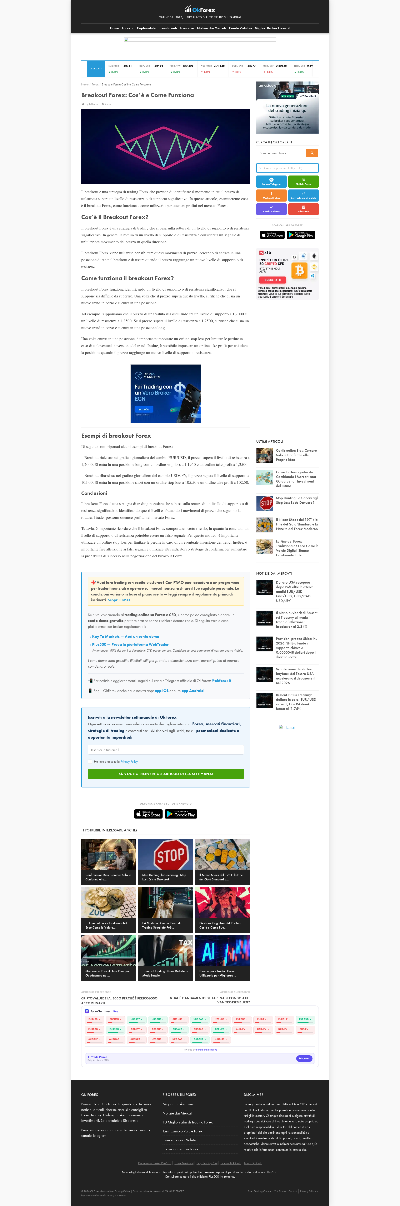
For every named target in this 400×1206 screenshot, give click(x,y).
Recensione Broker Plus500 (154, 1163)
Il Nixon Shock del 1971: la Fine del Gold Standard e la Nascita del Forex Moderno (297, 524)
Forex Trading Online (259, 1191)
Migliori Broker (271, 28)
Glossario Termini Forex (180, 1149)
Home (114, 28)
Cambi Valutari (240, 28)
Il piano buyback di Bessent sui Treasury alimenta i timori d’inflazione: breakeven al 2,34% (296, 619)
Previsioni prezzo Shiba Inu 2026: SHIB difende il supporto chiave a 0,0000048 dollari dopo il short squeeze (297, 647)
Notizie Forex (303, 184)
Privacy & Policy (309, 1191)
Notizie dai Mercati (211, 28)
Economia (187, 28)
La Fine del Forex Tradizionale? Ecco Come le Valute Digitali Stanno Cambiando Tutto (297, 548)
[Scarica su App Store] (148, 814)
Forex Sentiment (184, 1163)
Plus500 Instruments (221, 1176)
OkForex (94, 104)
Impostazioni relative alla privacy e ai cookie (103, 1195)
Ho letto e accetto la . (115, 761)
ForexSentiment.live (206, 1049)
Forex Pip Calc (253, 1163)
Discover (304, 1058)
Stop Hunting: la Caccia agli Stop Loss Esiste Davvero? (297, 500)
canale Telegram (93, 1135)
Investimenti (168, 28)
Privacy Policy (129, 761)
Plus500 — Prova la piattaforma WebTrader (130, 644)
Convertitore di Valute (303, 197)
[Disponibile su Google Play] (181, 814)
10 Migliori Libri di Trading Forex (187, 1122)
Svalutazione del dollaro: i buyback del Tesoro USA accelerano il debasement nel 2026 (296, 676)
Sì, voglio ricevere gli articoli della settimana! (166, 773)
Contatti (293, 1191)
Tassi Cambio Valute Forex (182, 1131)
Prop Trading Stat (207, 1163)
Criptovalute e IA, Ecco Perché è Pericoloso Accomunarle (119, 1000)
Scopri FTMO (119, 600)
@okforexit (221, 680)
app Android (192, 690)
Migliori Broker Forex (178, 1104)
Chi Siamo (280, 1191)
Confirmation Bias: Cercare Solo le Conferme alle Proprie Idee (296, 455)
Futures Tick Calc (231, 1163)
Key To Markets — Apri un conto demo (125, 636)
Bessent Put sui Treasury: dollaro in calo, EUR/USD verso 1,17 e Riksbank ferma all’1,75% (296, 701)
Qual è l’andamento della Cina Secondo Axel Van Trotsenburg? (210, 1000)
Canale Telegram (271, 184)
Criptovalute (146, 28)
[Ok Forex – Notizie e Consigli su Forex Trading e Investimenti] (200, 9)
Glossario (303, 211)
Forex (126, 28)
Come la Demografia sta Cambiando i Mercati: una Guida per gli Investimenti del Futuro (296, 479)
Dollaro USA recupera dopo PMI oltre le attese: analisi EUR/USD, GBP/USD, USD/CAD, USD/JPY (294, 591)
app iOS (162, 690)
